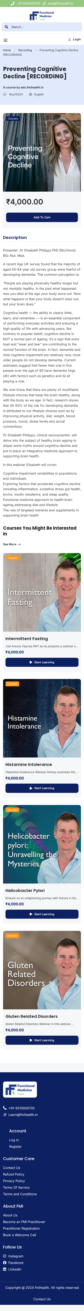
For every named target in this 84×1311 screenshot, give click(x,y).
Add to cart (42, 217)
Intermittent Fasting (27, 639)
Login (77, 39)
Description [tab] (15, 237)
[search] (6, 26)
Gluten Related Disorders (32, 1016)
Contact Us (42, 1299)
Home (7, 50)
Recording (25, 50)
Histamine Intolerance (29, 764)
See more (9, 544)
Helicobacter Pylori (25, 890)
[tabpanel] (42, 383)
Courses (13, 118)
